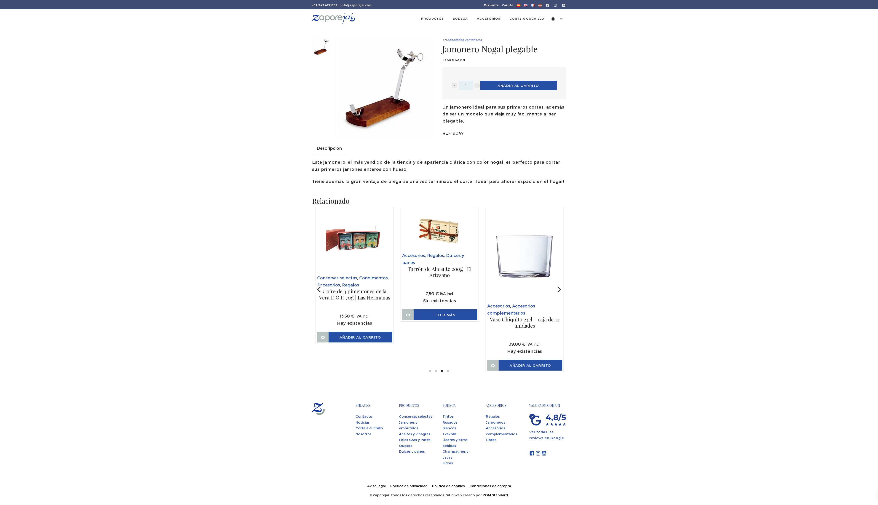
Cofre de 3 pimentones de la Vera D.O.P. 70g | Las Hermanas (354, 294)
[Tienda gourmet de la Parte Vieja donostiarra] (333, 19)
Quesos (405, 446)
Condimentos (373, 277)
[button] (454, 85)
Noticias (363, 422)
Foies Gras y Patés (415, 440)
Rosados (450, 422)
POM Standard (495, 495)
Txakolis (449, 434)
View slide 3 (442, 371)
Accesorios (455, 40)
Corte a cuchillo (369, 428)
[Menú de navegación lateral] (562, 18)
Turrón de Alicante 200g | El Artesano (439, 272)
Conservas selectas (337, 277)
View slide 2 (436, 371)
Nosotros (364, 434)
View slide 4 (448, 371)
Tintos (448, 416)
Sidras (447, 463)
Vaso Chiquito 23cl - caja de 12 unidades (524, 322)
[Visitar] (548, 5)
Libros (491, 440)
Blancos (449, 428)
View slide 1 (430, 371)
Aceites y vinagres (414, 434)
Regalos (350, 284)
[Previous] (319, 289)
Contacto (364, 416)
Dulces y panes (412, 451)
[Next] (559, 289)
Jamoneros (473, 40)
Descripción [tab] (329, 148)
